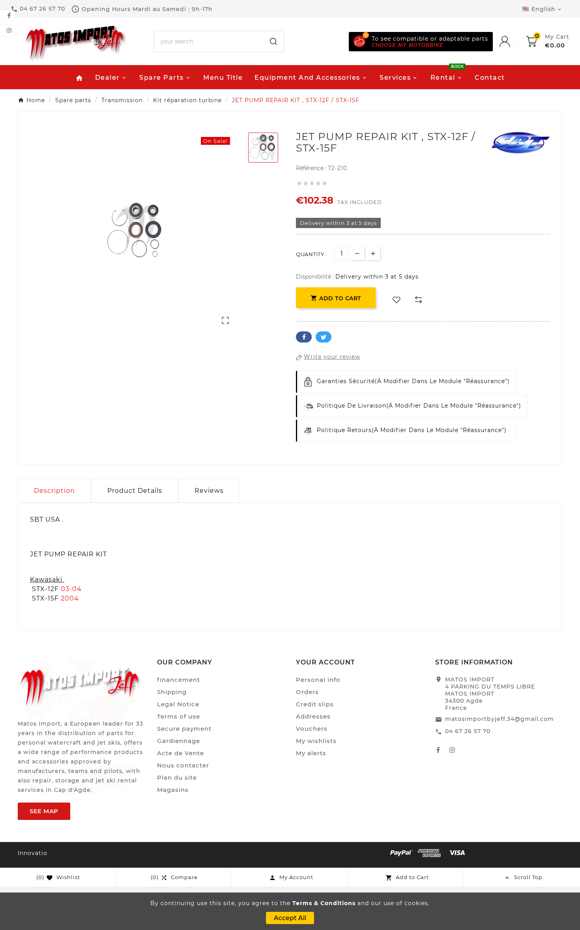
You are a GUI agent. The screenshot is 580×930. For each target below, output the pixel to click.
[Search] (273, 41)
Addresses (313, 716)
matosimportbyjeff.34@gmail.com (499, 718)
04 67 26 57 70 (467, 731)
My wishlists (316, 741)
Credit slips (315, 704)
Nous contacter (183, 765)
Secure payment (184, 728)
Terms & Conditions (323, 903)
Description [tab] (54, 490)
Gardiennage (178, 741)
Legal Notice (178, 704)
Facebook (304, 336)
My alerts (311, 753)
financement (178, 679)
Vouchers (311, 728)
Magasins (173, 789)
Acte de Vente (180, 753)
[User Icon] (512, 41)
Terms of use (178, 716)
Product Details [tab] (134, 490)
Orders (307, 692)
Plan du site (177, 777)
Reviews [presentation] (209, 490)
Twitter (323, 336)
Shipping (172, 692)
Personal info (318, 679)
